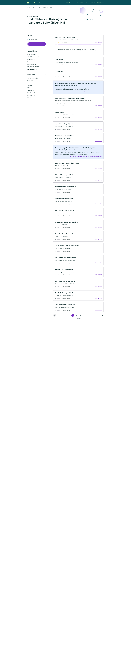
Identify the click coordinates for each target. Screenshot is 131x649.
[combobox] (36, 39)
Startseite (29, 7)
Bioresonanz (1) (31, 61)
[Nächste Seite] (102, 315)
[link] (78, 45)
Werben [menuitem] (93, 2)
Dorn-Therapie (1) (32, 54)
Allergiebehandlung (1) (33, 57)
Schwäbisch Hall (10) (32, 78)
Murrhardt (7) (30, 83)
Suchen (37, 44)
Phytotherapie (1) (31, 59)
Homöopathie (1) (31, 64)
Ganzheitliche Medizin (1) (33, 66)
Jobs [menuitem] (87, 2)
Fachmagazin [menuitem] (79, 2)
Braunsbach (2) (31, 95)
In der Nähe (31, 75)
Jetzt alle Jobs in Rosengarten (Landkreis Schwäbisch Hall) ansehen (86, 92)
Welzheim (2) (30, 90)
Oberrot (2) (30, 97)
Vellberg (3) (30, 85)
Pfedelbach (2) (31, 92)
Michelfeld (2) (31, 88)
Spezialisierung (32, 51)
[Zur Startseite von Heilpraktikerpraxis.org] (34, 3)
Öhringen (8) (30, 80)
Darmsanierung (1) (32, 69)
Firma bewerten (98, 42)
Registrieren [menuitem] (100, 2)
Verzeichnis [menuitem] (68, 2)
